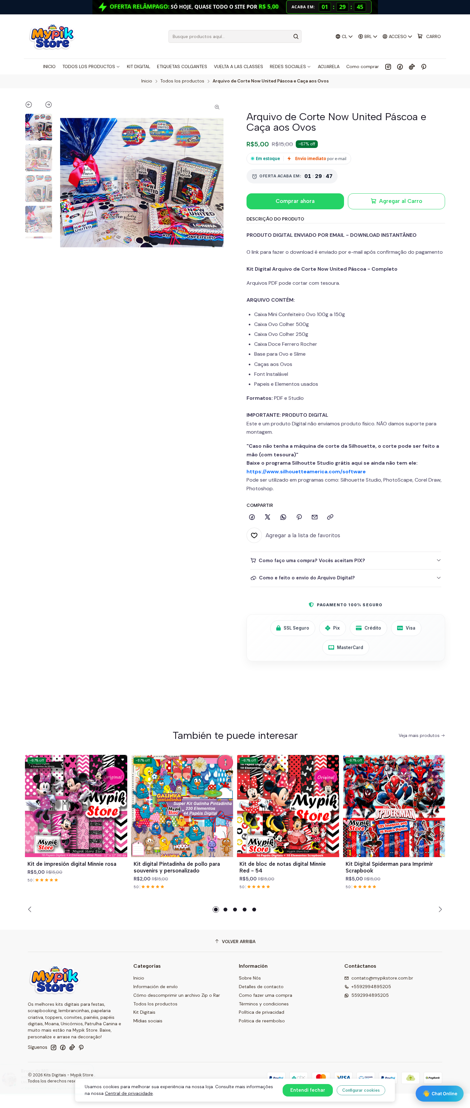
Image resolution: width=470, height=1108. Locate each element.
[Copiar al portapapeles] (330, 517)
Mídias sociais (147, 1021)
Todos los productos (182, 81)
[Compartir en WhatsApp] (283, 517)
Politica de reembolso (262, 1021)
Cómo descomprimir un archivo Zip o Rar (176, 995)
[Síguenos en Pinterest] (423, 66)
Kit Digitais (144, 1012)
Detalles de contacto (261, 986)
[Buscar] (296, 36)
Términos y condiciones (264, 1004)
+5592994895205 (371, 986)
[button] (216, 909)
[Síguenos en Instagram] (388, 66)
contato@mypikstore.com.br (382, 978)
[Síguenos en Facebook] (399, 66)
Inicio (146, 81)
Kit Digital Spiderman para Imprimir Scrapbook (389, 867)
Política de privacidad (261, 1012)
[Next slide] (45, 106)
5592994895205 (370, 995)
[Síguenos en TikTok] (411, 66)
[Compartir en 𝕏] (267, 517)
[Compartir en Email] (314, 517)
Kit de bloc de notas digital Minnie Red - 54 (282, 867)
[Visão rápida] (119, 813)
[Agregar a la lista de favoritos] (119, 798)
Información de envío (155, 986)
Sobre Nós (250, 978)
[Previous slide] (32, 106)
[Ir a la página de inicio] (52, 36)
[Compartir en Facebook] (252, 517)
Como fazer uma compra (265, 995)
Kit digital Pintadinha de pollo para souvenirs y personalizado (177, 867)
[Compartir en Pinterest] (299, 517)
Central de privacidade (129, 1093)
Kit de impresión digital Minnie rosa (71, 864)
